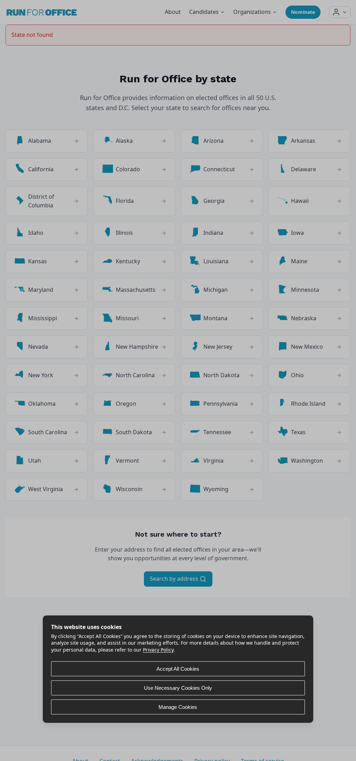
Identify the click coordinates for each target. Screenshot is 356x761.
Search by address (175, 578)
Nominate (303, 12)
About (173, 12)
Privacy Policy (158, 649)
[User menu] (339, 12)
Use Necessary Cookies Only (178, 688)
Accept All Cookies (177, 669)
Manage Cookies (178, 707)
